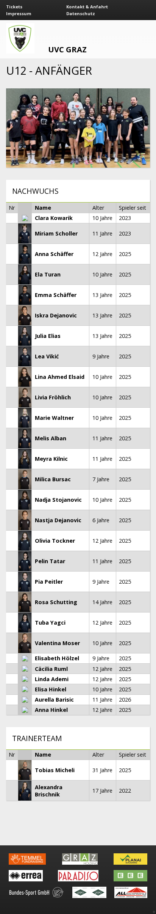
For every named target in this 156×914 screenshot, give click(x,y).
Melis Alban (50, 438)
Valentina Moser (57, 643)
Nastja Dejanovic (58, 520)
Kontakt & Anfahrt (87, 6)
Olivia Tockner (55, 540)
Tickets (14, 6)
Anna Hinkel (51, 709)
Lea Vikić (47, 356)
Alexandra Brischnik (48, 791)
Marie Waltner (54, 417)
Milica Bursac (53, 479)
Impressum (18, 13)
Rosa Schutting (56, 602)
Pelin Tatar (50, 561)
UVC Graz (67, 49)
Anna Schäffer (54, 254)
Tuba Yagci (50, 622)
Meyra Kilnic (51, 458)
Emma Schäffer (55, 294)
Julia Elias (48, 335)
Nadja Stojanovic (58, 499)
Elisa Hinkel (50, 689)
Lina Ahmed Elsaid (59, 376)
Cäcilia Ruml (51, 668)
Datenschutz (80, 13)
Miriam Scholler (56, 233)
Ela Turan (48, 274)
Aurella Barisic (54, 699)
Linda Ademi (52, 679)
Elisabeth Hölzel (57, 658)
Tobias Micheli (55, 770)
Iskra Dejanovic (56, 315)
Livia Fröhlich (53, 397)
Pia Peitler (49, 581)
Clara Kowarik (54, 217)
